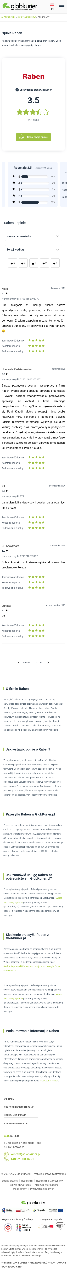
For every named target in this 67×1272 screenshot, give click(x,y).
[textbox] (20, 236)
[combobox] (33, 236)
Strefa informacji (15, 1123)
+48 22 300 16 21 (22, 1159)
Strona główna (10, 1180)
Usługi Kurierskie (15, 1115)
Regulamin (27, 1180)
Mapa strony (20, 1189)
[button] (54, 7)
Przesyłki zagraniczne (19, 1107)
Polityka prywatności (20, 1185)
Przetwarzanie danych (42, 1189)
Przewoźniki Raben (49, 1080)
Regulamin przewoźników (50, 1180)
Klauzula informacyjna (47, 1185)
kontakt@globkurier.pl (25, 1154)
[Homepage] (26, 7)
